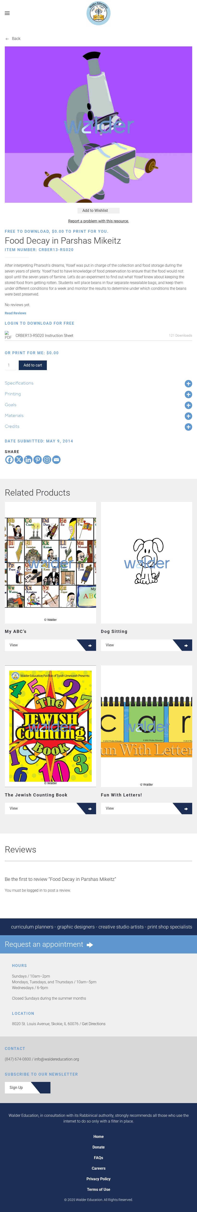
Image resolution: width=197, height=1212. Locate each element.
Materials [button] (14, 415)
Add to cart (33, 365)
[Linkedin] (28, 459)
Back (16, 38)
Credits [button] (12, 426)
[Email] (56, 459)
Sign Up (16, 1087)
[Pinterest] (37, 459)
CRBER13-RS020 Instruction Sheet (44, 335)
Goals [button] (10, 404)
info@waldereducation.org (56, 1059)
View (14, 645)
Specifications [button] (19, 383)
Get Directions (93, 1024)
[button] (7, 13)
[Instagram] (47, 459)
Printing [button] (13, 394)
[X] (19, 459)
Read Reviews (15, 313)
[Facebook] (9, 459)
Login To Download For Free (39, 323)
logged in (35, 890)
